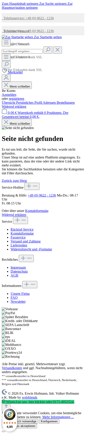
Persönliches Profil (29, 102)
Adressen (50, 102)
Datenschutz (19, 271)
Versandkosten (12, 368)
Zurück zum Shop (14, 180)
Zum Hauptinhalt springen (20, 3)
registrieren (16, 98)
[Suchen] (47, 50)
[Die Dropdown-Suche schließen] (57, 50)
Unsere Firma (20, 293)
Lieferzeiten (19, 245)
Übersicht (9, 102)
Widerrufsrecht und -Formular (31, 249)
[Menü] (6, 42)
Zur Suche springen (53, 3)
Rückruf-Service (22, 229)
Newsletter (18, 301)
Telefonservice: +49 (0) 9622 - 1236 (28, 18)
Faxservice (18, 237)
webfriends (29, 397)
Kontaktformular (36, 211)
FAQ (14, 297)
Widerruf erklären (14, 106)
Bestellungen (66, 102)
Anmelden (9, 95)
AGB (14, 275)
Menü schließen (20, 86)
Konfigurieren (49, 421)
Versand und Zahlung (26, 241)
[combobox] (22, 51)
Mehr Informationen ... (58, 417)
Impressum (18, 267)
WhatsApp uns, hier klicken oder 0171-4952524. (39, 402)
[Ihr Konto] (6, 78)
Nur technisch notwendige (20, 421)
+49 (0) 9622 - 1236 (42, 195)
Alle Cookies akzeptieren (19, 426)
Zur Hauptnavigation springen (37, 5)
